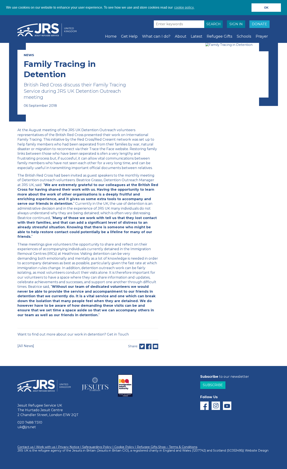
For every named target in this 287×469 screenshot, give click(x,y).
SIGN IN (236, 24)
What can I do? (156, 36)
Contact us (25, 447)
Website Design (257, 450)
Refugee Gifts (219, 36)
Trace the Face (101, 149)
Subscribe (213, 385)
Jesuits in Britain (84, 450)
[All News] (25, 346)
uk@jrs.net (26, 427)
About (180, 36)
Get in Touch (118, 334)
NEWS (29, 55)
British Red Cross (69, 135)
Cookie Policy (124, 447)
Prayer (262, 36)
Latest (196, 36)
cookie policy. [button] (184, 7)
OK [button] (266, 7)
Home (111, 36)
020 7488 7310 (29, 422)
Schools (244, 36)
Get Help (129, 36)
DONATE (259, 24)
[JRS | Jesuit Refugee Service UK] (48, 29)
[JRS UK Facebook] (204, 406)
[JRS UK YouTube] (227, 406)
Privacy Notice (68, 447)
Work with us (45, 447)
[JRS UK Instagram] (216, 406)
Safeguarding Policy (97, 447)
